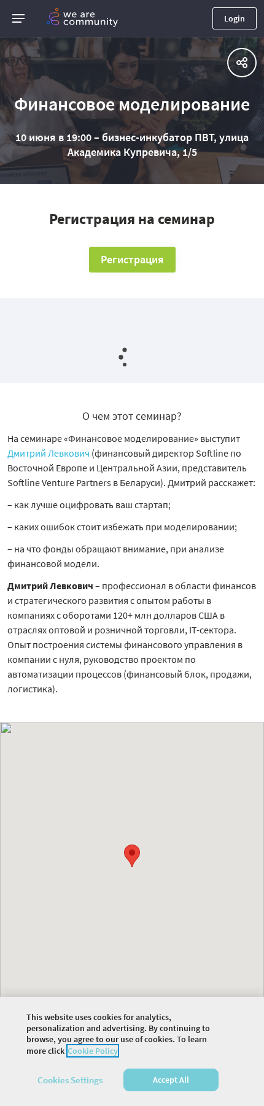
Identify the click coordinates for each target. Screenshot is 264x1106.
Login (234, 18)
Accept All (171, 1079)
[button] (18, 18)
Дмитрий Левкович (48, 453)
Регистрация (132, 259)
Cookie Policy (93, 1050)
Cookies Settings (70, 1080)
